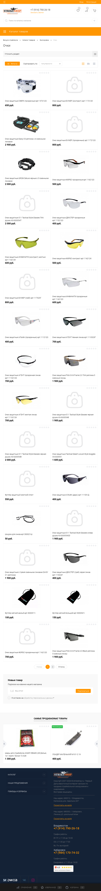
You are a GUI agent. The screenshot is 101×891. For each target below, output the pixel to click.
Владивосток (61, 825)
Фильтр (14, 64)
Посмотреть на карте (63, 805)
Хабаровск (59, 850)
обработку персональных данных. (38, 698)
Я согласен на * (33, 698)
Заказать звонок (37, 12)
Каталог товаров (18, 31)
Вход (81, 2)
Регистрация (91, 2)
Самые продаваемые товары (50, 718)
